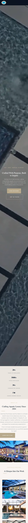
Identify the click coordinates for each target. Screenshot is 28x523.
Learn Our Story (7, 435)
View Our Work (14, 190)
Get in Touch (14, 197)
